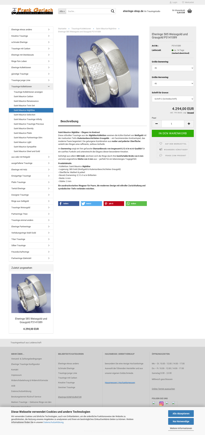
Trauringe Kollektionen (21, 86)
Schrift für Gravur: (160, 92)
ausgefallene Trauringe (21, 163)
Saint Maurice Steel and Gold (27, 151)
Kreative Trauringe (19, 36)
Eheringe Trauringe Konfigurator (25, 364)
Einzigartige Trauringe (21, 176)
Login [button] (174, 2)
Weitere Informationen (181, 428)
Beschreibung (69, 121)
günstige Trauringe (19, 74)
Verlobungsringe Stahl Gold (23, 233)
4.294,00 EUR (31, 328)
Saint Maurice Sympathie (25, 146)
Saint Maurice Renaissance (26, 101)
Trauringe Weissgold (20, 207)
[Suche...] (113, 11)
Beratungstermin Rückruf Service (26, 396)
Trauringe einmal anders (22, 220)
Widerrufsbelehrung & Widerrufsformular (29, 380)
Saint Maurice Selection (24, 114)
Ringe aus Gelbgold (20, 201)
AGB (13, 386)
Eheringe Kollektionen (21, 67)
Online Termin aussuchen (163, 389)
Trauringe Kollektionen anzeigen (28, 92)
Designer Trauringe (20, 195)
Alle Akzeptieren (181, 413)
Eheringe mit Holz (19, 169)
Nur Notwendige (181, 421)
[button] (156, 123)
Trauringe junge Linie (20, 80)
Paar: (154, 118)
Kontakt (14, 369)
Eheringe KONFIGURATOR (70, 397)
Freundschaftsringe (20, 252)
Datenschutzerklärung (53, 422)
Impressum (16, 375)
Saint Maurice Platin (23, 133)
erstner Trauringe (67, 387)
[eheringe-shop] (32, 11)
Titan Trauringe (18, 239)
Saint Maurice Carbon (23, 96)
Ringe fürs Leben (19, 61)
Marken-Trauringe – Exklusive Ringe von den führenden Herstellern (31, 404)
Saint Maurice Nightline (24, 110)
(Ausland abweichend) (180, 53)
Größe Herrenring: (160, 77)
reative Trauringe (67, 382)
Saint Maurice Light (22, 142)
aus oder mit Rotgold (20, 157)
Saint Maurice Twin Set (24, 105)
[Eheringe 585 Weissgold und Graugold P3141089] (102, 71)
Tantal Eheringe (18, 188)
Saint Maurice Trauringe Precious (29, 124)
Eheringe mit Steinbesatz (22, 55)
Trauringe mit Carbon (20, 48)
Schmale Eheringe (66, 368)
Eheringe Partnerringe (21, 226)
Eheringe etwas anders (21, 29)
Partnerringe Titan (19, 214)
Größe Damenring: (160, 61)
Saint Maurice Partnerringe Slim (28, 137)
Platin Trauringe (18, 182)
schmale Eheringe (19, 42)
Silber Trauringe (18, 245)
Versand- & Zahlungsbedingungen (26, 359)
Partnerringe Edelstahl (21, 258)
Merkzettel (189, 2)
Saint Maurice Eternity (23, 128)
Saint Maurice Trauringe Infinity (28, 119)
